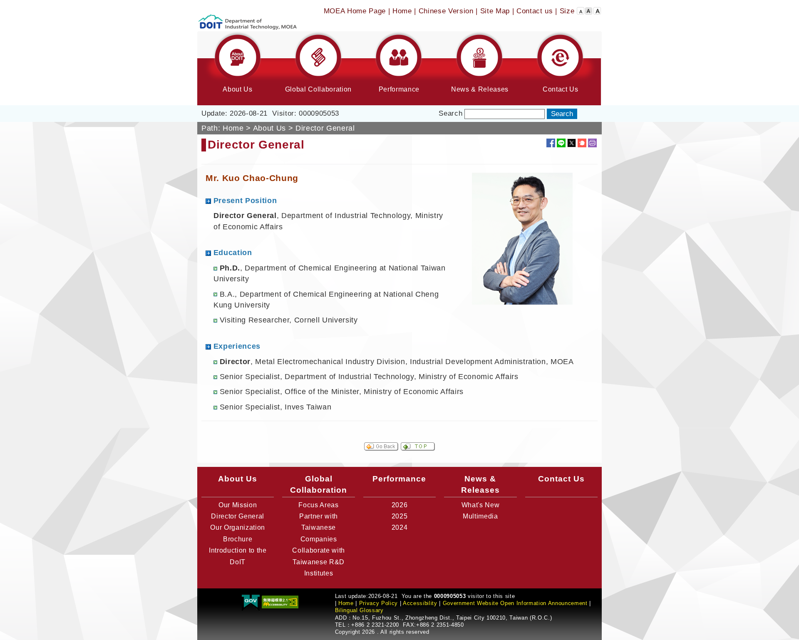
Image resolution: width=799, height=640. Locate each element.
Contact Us (561, 478)
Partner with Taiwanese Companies (318, 528)
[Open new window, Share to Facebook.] (551, 143)
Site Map (495, 11)
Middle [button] (589, 9)
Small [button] (580, 9)
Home (402, 11)
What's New (481, 505)
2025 (400, 516)
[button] (237, 68)
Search (450, 113)
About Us (269, 128)
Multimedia (480, 516)
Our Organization (237, 527)
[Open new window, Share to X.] (571, 143)
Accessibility (420, 603)
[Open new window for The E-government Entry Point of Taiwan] (251, 601)
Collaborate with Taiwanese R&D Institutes (318, 562)
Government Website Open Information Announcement (515, 603)
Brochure (237, 539)
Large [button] (597, 9)
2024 (400, 527)
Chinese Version (446, 11)
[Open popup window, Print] (592, 143)
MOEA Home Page (355, 11)
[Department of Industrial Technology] (247, 15)
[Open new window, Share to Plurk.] (582, 143)
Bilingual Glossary (359, 610)
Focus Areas (318, 505)
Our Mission (237, 505)
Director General (237, 516)
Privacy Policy (378, 603)
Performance (399, 478)
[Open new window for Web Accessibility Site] (280, 601)
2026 (400, 505)
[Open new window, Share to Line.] (561, 143)
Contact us (534, 11)
